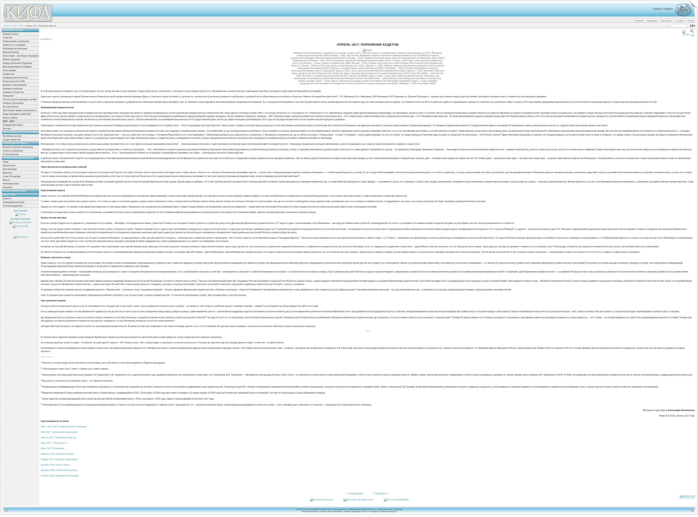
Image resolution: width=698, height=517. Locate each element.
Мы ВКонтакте (365, 499)
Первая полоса (11, 34)
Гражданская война (13, 125)
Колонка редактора (13, 206)
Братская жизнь (11, 52)
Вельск (6, 180)
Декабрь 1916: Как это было (55, 465)
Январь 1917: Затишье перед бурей (59, 459)
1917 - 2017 (18, 26)
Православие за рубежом (16, 41)
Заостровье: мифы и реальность (19, 110)
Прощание (8, 96)
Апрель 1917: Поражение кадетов (58, 437)
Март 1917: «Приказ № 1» (54, 443)
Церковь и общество (13, 92)
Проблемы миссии (12, 136)
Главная (639, 21)
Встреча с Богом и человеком (18, 147)
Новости (7, 198)
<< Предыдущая (354, 493)
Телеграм (328, 499)
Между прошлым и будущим (17, 63)
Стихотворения (11, 154)
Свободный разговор (14, 202)
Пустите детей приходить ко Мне (20, 99)
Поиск (691, 21)
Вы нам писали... (11, 106)
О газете (680, 21)
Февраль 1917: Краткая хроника (57, 454)
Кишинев (7, 187)
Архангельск (9, 165)
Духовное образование (15, 85)
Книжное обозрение (13, 103)
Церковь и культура (13, 88)
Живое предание (11, 59)
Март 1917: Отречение (52, 448)
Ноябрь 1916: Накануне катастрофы (60, 475)
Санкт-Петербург (12, 176)
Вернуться (688, 496)
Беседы (7, 128)
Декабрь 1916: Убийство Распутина (59, 470)
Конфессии (8, 74)
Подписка (652, 21)
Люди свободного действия (17, 114)
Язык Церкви (9, 70)
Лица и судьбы (10, 117)
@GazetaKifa (402, 499)
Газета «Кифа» (663, 8)
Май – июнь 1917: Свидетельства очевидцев (64, 426)
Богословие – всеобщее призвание (21, 56)
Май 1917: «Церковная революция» (59, 432)
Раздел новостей (12, 139)
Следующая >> (381, 493)
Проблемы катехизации (15, 48)
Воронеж (7, 172)
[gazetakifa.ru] (28, 22)
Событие (7, 37)
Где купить (666, 21)
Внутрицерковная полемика (17, 66)
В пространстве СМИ (14, 81)
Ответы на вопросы (13, 150)
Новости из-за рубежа (14, 45)
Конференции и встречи (15, 77)
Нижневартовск (11, 183)
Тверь (6, 162)
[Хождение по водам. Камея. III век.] (682, 15)
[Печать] (686, 32)
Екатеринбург (10, 169)
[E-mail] (692, 32)
